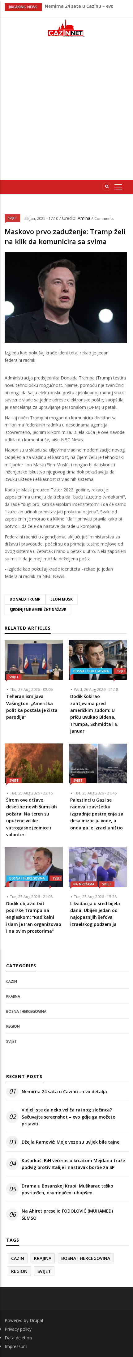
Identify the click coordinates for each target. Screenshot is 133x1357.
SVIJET (12, 218)
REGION (13, 1026)
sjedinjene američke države (38, 609)
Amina (85, 218)
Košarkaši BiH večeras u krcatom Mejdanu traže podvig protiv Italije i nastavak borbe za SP (73, 1164)
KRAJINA (13, 996)
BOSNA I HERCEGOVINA (91, 671)
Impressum (16, 1346)
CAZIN (11, 981)
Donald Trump (25, 599)
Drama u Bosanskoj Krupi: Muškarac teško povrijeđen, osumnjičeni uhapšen (67, 1189)
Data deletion (18, 1338)
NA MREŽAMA (83, 884)
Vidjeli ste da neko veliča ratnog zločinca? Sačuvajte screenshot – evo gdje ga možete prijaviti (68, 1117)
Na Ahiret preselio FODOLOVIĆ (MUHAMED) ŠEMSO (67, 1214)
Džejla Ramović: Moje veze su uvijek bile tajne (70, 1142)
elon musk (61, 599)
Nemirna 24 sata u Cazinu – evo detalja (64, 1091)
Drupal (36, 1320)
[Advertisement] (66, 111)
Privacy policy (18, 1329)
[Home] (66, 28)
